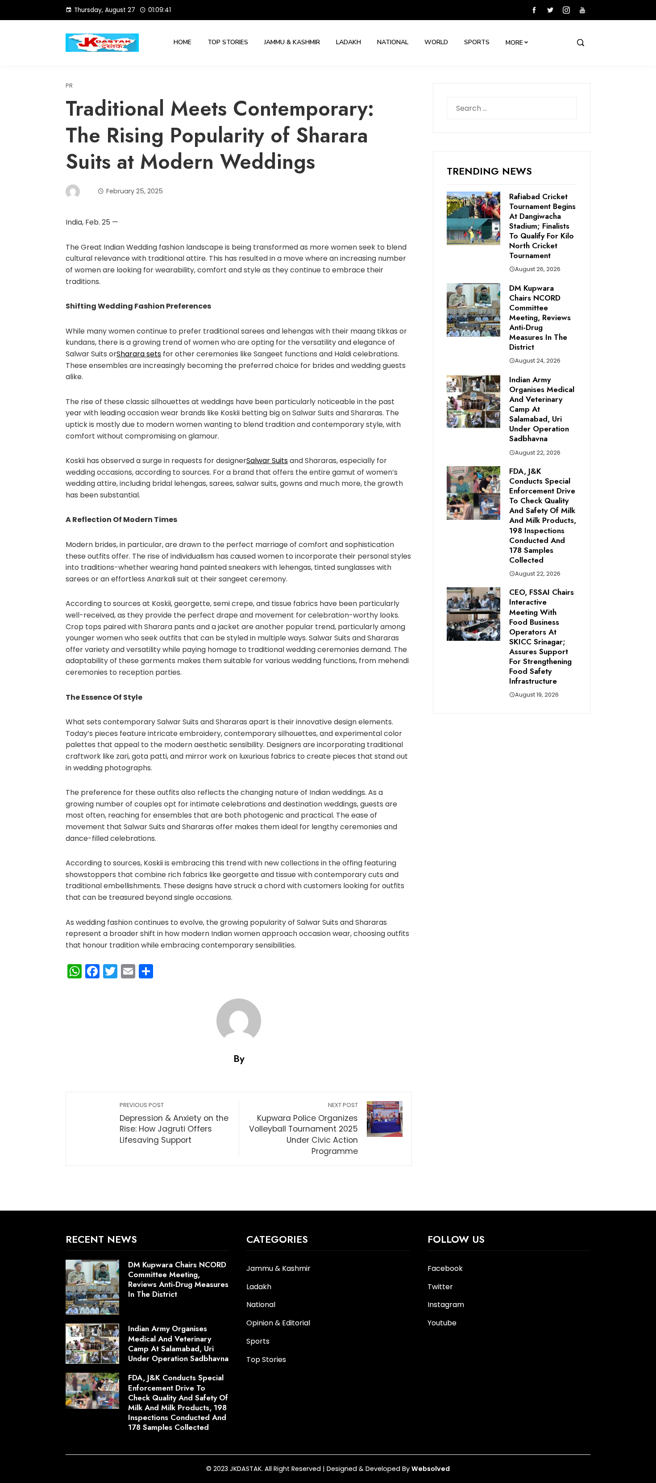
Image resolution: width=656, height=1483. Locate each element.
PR (69, 86)
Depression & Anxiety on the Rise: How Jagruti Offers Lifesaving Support (174, 1123)
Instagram (446, 1304)
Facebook (445, 1268)
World (436, 42)
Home (182, 42)
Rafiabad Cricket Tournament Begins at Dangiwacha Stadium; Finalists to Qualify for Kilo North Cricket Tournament (542, 226)
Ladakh (348, 42)
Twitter (440, 1287)
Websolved (430, 1468)
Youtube (442, 1323)
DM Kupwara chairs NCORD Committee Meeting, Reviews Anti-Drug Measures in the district (540, 318)
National (392, 42)
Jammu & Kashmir (292, 42)
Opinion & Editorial (278, 1323)
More (514, 42)
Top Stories (228, 42)
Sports (477, 42)
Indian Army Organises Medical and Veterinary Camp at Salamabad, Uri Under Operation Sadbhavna (178, 1343)
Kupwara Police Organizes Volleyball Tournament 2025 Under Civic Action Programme (303, 1129)
